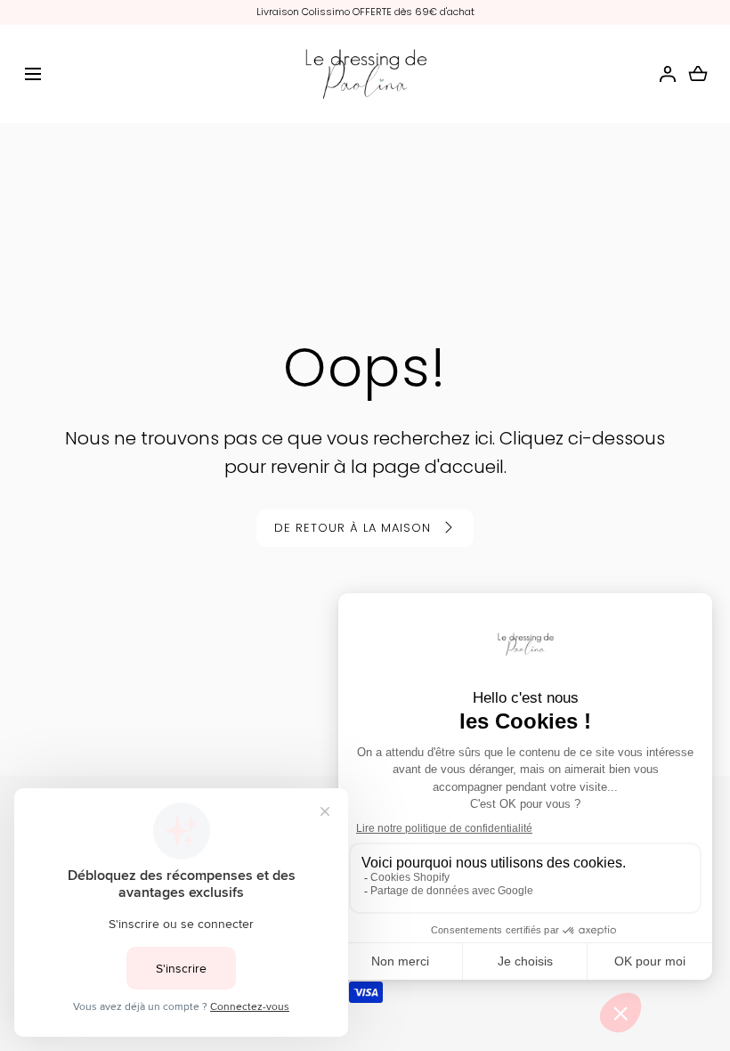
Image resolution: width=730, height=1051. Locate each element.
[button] (32, 73)
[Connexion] (667, 74)
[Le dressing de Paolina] (365, 74)
